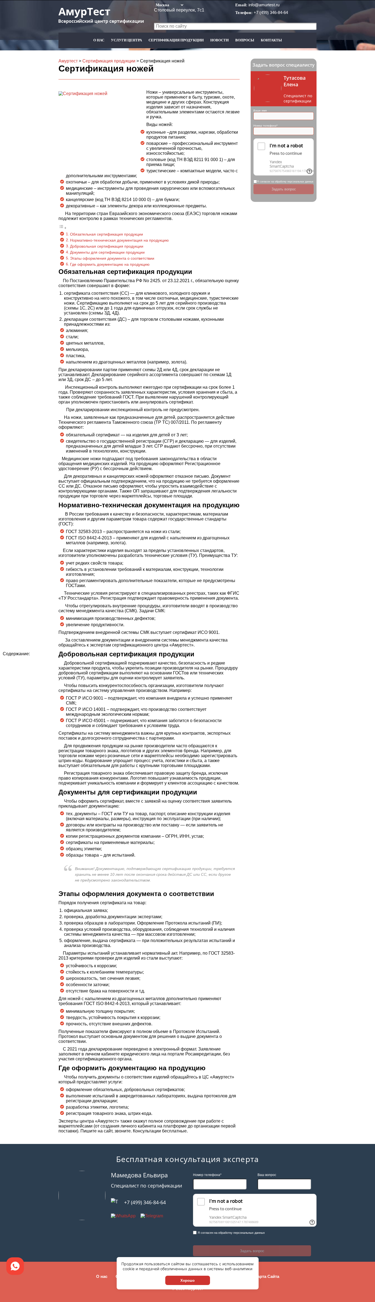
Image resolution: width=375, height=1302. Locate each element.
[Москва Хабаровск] (169, 4)
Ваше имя (260, 110)
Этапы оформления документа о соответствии (112, 258)
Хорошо (187, 1280)
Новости (219, 40)
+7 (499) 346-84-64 (271, 12)
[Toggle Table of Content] (62, 227)
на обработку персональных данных (292, 181)
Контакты (271, 40)
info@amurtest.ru (263, 4)
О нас (98, 40)
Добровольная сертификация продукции (107, 246)
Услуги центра (126, 40)
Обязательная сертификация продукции (106, 234)
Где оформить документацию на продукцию (110, 264)
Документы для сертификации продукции (107, 252)
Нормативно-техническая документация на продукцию (119, 240)
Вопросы (244, 40)
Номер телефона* (265, 125)
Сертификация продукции (176, 40)
